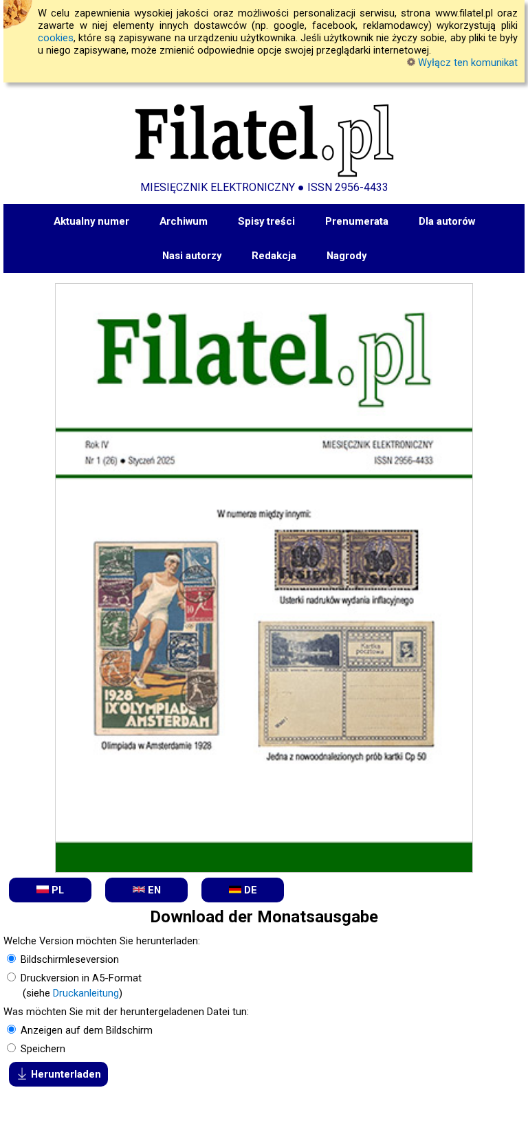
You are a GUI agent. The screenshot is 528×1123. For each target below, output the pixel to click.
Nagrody (346, 255)
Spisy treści (266, 221)
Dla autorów (447, 221)
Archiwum (184, 221)
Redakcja (274, 255)
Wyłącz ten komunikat (466, 62)
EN (153, 890)
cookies (56, 38)
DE (249, 890)
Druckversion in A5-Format (80, 978)
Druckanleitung (86, 993)
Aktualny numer (91, 221)
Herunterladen (64, 1074)
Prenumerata (356, 221)
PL (56, 890)
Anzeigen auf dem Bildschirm (85, 1030)
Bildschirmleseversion (68, 959)
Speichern (41, 1049)
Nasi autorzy (191, 255)
